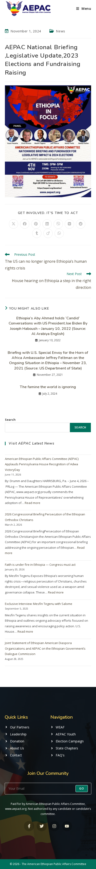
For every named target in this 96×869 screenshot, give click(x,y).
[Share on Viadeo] (48, 233)
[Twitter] (42, 826)
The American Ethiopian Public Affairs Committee (54, 864)
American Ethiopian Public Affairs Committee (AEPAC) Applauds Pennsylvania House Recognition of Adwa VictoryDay (42, 464)
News (60, 31)
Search (10, 419)
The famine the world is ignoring (48, 387)
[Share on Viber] (58, 224)
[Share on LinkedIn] (47, 224)
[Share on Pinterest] (36, 224)
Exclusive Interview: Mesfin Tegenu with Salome (38, 604)
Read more (32, 503)
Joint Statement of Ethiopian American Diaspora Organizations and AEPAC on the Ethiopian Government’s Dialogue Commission (45, 648)
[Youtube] (67, 826)
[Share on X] (13, 224)
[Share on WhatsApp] (59, 233)
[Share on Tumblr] (36, 233)
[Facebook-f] (29, 826)
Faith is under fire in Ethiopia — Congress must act (40, 564)
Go (81, 788)
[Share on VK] (69, 224)
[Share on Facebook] (24, 224)
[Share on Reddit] (80, 224)
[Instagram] (54, 826)
